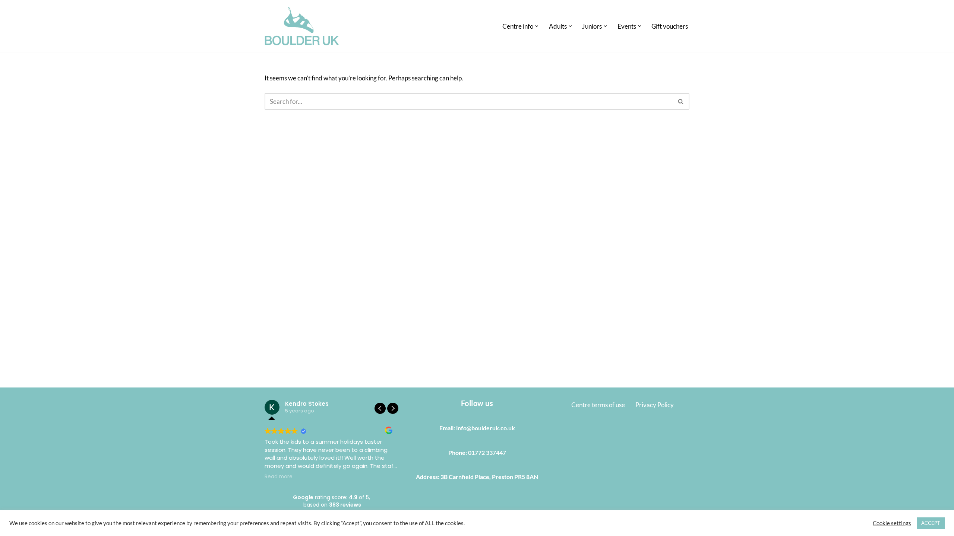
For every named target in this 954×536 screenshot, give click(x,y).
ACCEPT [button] (930, 523)
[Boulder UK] (302, 26)
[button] (536, 26)
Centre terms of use (598, 405)
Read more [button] (279, 476)
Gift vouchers (669, 26)
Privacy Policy (654, 405)
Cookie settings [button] (892, 523)
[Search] (681, 101)
